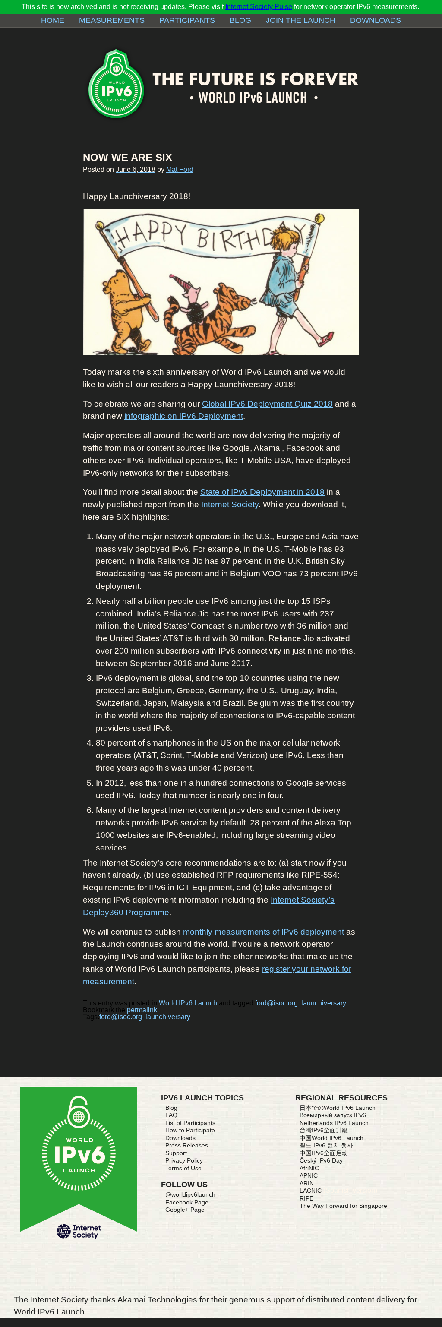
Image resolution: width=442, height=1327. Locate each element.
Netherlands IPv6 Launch (334, 1122)
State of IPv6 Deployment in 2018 (262, 491)
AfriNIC (309, 1168)
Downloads (375, 20)
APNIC (309, 1175)
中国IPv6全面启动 (324, 1153)
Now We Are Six (127, 157)
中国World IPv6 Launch (331, 1137)
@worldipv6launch (190, 1194)
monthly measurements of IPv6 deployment (263, 931)
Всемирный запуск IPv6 (333, 1115)
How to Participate (190, 1130)
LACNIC (311, 1190)
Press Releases (186, 1145)
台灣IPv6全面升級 (324, 1130)
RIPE (306, 1198)
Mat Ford (179, 169)
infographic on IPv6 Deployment (183, 415)
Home (52, 20)
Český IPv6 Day (321, 1160)
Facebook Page (186, 1202)
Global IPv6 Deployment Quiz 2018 (267, 403)
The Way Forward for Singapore (343, 1205)
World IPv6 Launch (188, 1003)
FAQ (171, 1115)
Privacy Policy (184, 1160)
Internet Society (230, 504)
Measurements (112, 20)
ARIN (307, 1183)
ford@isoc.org (276, 1003)
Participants (187, 20)
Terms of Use (183, 1168)
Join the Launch (300, 20)
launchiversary (323, 1003)
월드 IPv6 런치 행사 (326, 1145)
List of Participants (190, 1122)
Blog (240, 20)
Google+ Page (185, 1209)
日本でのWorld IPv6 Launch (338, 1107)
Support (176, 1153)
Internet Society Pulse (258, 6)
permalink (142, 1010)
